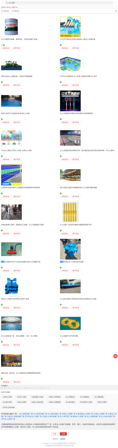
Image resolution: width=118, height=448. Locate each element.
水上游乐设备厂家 (54, 413)
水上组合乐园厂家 (108, 416)
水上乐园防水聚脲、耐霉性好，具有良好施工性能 (19, 39)
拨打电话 (17, 48)
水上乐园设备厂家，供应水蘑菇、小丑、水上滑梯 (19, 336)
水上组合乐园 (7, 402)
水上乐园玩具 (70, 397)
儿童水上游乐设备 (37, 402)
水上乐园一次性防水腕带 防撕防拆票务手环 (76, 225)
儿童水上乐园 (7, 397)
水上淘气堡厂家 (66, 416)
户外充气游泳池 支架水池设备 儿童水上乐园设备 (77, 39)
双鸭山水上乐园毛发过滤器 (74, 262)
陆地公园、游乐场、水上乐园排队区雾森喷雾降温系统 (21, 373)
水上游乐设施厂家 (40, 413)
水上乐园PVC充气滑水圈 (69, 336)
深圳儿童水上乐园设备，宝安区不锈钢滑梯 (16, 76)
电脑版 (62, 439)
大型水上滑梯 (101, 402)
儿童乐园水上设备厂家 (84, 413)
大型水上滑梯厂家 (69, 413)
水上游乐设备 (70, 402)
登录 (54, 434)
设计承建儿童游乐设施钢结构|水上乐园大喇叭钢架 (78, 187)
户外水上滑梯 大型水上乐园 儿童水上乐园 (16, 150)
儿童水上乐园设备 (54, 397)
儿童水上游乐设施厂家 (51, 416)
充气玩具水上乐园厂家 (33, 416)
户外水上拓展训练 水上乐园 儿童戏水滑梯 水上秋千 (78, 76)
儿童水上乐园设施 (54, 402)
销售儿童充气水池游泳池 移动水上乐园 (15, 113)
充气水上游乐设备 (9, 407)
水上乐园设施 (98, 397)
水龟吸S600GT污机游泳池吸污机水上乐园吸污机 (22, 262)
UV (40, 388)
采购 (115, 356)
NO (27, 388)
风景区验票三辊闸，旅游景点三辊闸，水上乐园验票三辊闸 (22, 225)
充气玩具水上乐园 (86, 402)
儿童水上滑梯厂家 (101, 413)
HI (17, 388)
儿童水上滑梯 (21, 402)
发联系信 (6, 48)
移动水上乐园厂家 (79, 416)
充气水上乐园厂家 (8, 419)
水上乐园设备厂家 (26, 413)
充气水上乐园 (21, 397)
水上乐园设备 (84, 397)
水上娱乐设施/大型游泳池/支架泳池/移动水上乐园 (78, 299)
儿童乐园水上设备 (37, 397)
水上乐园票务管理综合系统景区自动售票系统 (76, 113)
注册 (63, 434)
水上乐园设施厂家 (94, 416)
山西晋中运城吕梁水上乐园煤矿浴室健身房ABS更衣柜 (20, 187)
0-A (2, 388)
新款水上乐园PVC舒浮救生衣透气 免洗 (15, 299)
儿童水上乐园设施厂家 (15, 416)
